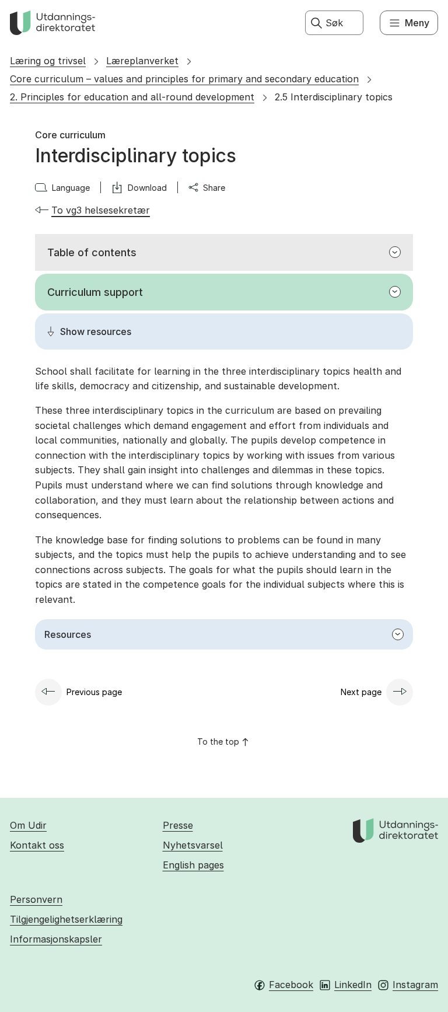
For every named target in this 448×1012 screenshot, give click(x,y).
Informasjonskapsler (56, 939)
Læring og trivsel (48, 61)
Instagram (415, 984)
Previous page (94, 692)
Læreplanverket (142, 61)
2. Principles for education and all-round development (132, 97)
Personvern (36, 899)
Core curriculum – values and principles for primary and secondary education (184, 79)
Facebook (291, 984)
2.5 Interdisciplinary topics (334, 97)
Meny (417, 23)
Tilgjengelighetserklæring (66, 919)
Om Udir (28, 825)
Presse (178, 825)
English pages (193, 865)
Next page (361, 692)
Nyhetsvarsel (193, 845)
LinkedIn (353, 984)
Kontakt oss (37, 845)
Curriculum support (95, 292)
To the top (218, 741)
